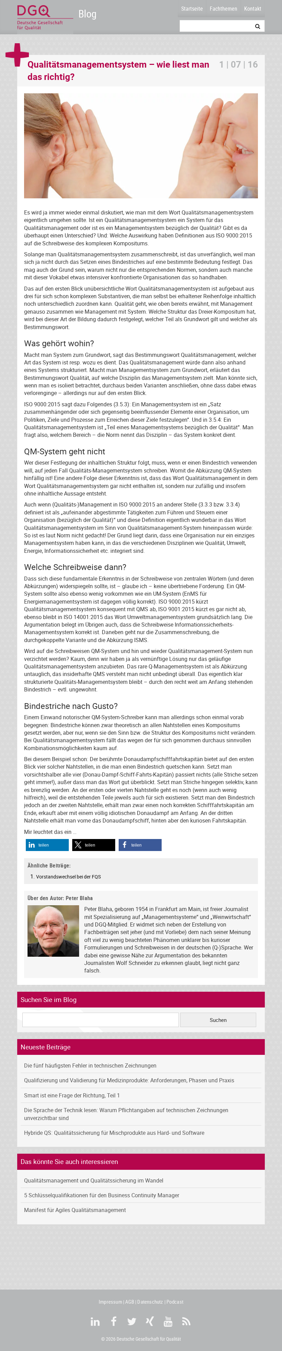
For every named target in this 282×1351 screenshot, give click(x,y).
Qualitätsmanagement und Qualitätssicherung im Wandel (93, 1180)
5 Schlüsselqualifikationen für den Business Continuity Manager (101, 1195)
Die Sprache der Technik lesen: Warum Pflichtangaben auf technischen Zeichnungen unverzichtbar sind (126, 1113)
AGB (129, 1301)
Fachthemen (223, 8)
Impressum (110, 1301)
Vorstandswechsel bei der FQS (68, 876)
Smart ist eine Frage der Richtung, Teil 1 (72, 1095)
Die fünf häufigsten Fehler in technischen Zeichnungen (90, 1065)
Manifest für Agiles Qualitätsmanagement (75, 1210)
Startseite (192, 8)
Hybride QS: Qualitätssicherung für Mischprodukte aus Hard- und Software (114, 1133)
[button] (47, 845)
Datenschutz (150, 1301)
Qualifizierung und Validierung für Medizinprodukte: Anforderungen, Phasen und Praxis (129, 1080)
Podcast (174, 1301)
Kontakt (252, 8)
